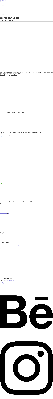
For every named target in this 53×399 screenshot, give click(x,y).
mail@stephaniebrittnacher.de (11, 280)
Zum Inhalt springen (3, 0)
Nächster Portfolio (18, 246)
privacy (3, 283)
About (3, 9)
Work (2, 7)
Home (3, 5)
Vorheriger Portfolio (18, 245)
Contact (3, 14)
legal (2, 282)
